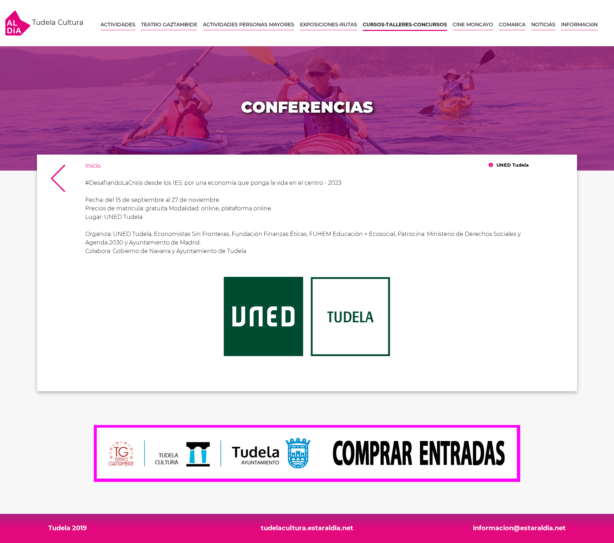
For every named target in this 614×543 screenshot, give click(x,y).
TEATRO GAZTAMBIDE (169, 24)
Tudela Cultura (57, 22)
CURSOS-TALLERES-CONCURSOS (405, 24)
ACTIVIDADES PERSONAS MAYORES (248, 24)
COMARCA (512, 24)
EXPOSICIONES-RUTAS (328, 24)
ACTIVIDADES (118, 24)
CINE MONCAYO (473, 24)
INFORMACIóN (579, 24)
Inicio (93, 165)
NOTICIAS (543, 24)
